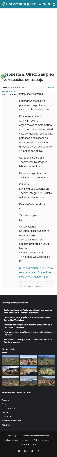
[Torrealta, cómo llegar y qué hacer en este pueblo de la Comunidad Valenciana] (10, 381)
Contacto (6, 412)
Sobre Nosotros (8, 408)
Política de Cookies (28, 444)
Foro (4, 404)
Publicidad (6, 416)
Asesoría (5, 400)
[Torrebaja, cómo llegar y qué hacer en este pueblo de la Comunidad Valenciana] (28, 381)
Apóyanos (6, 425)
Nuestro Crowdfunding (11, 420)
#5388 (51, 87)
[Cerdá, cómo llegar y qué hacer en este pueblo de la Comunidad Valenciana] (28, 360)
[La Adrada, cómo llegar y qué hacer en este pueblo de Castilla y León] (46, 381)
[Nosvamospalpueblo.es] (19, 4)
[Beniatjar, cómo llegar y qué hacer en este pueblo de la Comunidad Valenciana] (46, 360)
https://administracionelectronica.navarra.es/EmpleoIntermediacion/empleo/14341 (36, 272)
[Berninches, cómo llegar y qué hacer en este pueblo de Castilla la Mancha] (10, 370)
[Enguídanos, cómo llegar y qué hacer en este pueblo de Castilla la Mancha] (28, 370)
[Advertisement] (28, 41)
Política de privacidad (43, 440)
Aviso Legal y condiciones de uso (18, 440)
